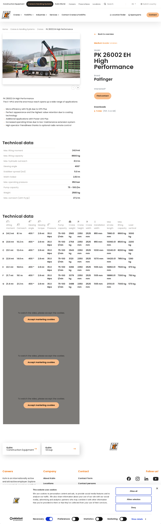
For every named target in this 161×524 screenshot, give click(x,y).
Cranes (16, 15)
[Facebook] (129, 480)
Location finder (119, 15)
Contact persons (87, 483)
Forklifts (28, 15)
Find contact (103, 96)
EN (133, 4)
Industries (41, 15)
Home (5, 29)
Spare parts (136, 15)
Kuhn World (60, 4)
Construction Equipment (13, 4)
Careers (72, 4)
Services (54, 15)
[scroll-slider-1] (78, 88)
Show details (137, 519)
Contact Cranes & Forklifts (74, 15)
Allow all (133, 491)
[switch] (75, 519)
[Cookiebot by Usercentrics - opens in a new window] (16, 519)
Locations (96, 4)
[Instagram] (138, 480)
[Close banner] (157, 488)
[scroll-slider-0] (73, 88)
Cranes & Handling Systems (40, 4)
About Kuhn (49, 478)
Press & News (84, 4)
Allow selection (133, 499)
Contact (153, 15)
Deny (133, 507)
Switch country (149, 4)
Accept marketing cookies (41, 319)
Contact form (85, 478)
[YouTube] (155, 480)
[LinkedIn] (146, 480)
